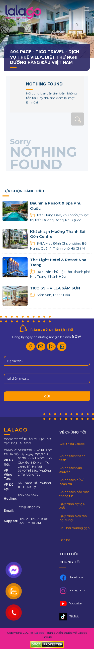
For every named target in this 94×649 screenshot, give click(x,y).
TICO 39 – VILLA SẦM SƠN (55, 288)
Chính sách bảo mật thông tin (74, 494)
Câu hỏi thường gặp (74, 528)
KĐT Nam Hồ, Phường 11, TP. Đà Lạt (34, 485)
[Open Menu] (86, 8)
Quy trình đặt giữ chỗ (72, 506)
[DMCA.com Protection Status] (47, 645)
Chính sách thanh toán (72, 458)
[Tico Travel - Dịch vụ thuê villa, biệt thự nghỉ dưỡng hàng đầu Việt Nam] (23, 19)
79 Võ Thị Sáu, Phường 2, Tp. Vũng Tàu (34, 472)
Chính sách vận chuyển (70, 470)
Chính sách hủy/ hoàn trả (71, 482)
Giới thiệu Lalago (71, 444)
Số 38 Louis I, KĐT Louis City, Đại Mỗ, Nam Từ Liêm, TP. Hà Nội (35, 462)
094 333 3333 (28, 495)
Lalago (39, 632)
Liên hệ (64, 540)
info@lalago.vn (29, 507)
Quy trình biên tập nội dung (73, 518)
